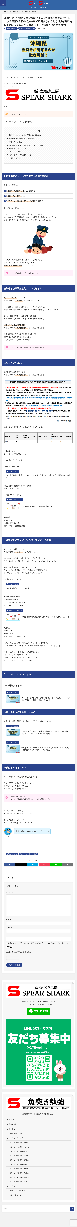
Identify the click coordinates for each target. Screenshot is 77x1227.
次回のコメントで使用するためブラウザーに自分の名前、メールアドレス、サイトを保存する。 (38, 943)
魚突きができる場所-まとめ (18, 1181)
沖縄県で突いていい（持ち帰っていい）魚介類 (26, 145)
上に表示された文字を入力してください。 (19, 952)
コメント (10, 893)
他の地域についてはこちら (18, 149)
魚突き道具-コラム (15, 1195)
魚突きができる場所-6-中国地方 (20, 1164)
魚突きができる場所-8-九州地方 (20, 1173)
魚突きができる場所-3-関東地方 (20, 1151)
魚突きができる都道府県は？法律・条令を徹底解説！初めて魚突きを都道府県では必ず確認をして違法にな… (45, 749)
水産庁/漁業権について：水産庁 (17, 588)
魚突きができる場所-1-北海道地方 (20, 1143)
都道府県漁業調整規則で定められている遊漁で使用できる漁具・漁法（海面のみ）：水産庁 (38, 476)
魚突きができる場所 (12, 28)
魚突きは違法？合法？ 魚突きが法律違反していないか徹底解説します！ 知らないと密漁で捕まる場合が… (45, 732)
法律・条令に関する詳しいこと (20, 155)
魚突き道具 (13, 1186)
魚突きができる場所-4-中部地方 (20, 1155)
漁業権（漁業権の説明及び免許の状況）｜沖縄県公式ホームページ (45, 617)
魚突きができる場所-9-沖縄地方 (27, 28)
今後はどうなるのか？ (17, 158)
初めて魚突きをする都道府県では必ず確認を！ (26, 135)
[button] (9, 864)
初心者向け (13, 1124)
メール (9, 927)
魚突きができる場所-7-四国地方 (20, 1168)
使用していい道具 (15, 142)
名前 (8, 919)
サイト (8, 935)
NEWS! (11, 1119)
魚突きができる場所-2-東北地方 (20, 1147)
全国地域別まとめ (17, 151)
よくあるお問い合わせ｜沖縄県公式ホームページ (39, 506)
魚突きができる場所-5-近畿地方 (20, 1160)
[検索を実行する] (72, 1209)
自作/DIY (12, 1129)
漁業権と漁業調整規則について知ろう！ (23, 138)
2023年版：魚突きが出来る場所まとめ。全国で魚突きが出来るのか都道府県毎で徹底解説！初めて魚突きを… (45, 699)
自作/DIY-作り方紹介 (16, 1133)
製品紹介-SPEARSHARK (17, 1191)
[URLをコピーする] (67, 864)
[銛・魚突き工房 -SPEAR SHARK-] (38, 3)
